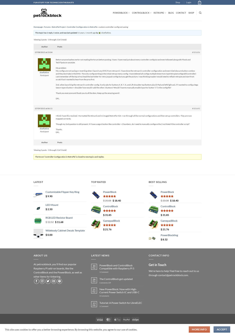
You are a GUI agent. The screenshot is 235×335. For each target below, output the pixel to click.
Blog (171, 13)
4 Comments (109, 296)
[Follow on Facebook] (36, 281)
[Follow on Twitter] (48, 281)
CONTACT (181, 13)
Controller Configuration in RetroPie (82, 27)
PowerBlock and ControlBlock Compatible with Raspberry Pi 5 (116, 267)
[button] (188, 2)
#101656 (196, 52)
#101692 (196, 108)
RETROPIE (159, 13)
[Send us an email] (53, 281)
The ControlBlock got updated (116, 278)
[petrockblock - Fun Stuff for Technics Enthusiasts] (48, 13)
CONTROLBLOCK (140, 13)
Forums (47, 27)
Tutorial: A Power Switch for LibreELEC (120, 302)
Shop (178, 2)
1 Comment (108, 272)
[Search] (200, 13)
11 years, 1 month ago (87, 33)
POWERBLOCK (120, 13)
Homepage (38, 27)
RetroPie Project (59, 27)
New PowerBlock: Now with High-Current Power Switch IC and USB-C (119, 291)
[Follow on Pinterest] (59, 281)
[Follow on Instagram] (42, 281)
